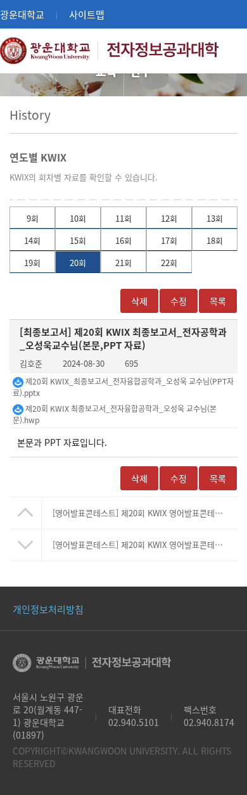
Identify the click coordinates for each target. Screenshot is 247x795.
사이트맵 (86, 14)
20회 (78, 263)
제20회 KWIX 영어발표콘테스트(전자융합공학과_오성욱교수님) (145, 513)
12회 (169, 218)
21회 (123, 263)
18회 (214, 240)
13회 (214, 218)
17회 (169, 240)
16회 (123, 240)
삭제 (139, 301)
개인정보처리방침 (48, 609)
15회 (78, 240)
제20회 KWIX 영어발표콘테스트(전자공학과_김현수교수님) (145, 544)
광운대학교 (22, 14)
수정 (178, 301)
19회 (32, 263)
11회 (123, 218)
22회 (169, 263)
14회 (32, 240)
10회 (78, 218)
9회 (33, 218)
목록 (218, 478)
